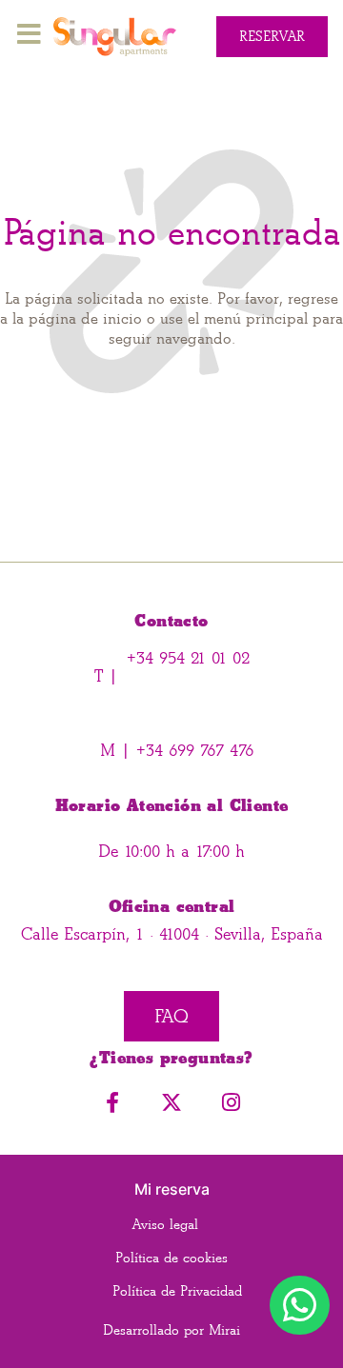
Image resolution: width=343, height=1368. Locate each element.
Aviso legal (165, 1225)
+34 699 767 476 (192, 751)
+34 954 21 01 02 (188, 658)
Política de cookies (171, 1258)
